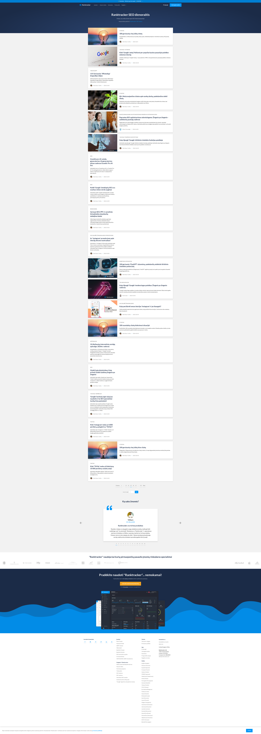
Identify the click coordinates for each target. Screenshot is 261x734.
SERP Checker (119, 645)
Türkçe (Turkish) (145, 685)
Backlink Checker (120, 650)
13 (144, 543)
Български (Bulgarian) (147, 689)
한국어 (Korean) (145, 719)
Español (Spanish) (146, 667)
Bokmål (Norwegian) (146, 722)
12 (142, 543)
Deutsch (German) (146, 665)
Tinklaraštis (117, 5)
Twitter (101, 642)
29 (135, 485)
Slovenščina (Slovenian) (147, 715)
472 (141, 485)
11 (139, 543)
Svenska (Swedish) (146, 683)
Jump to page (125, 492)
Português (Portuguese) (147, 680)
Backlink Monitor (120, 652)
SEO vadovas (119, 675)
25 (126, 485)
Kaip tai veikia (103, 5)
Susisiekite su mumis (163, 642)
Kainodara (110, 5)
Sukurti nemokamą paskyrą (130, 583)
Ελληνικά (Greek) (146, 696)
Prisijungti (165, 5)
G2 (111, 642)
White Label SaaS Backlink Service (124, 664)
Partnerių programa (121, 668)
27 (131, 485)
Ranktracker (85, 5)
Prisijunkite (125, 587)
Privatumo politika (146, 643)
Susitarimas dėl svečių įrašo (122, 679)
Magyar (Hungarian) (146, 702)
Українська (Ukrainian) (147, 717)
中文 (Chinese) (145, 687)
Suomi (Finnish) (145, 700)
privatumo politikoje (97, 730)
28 (133, 485)
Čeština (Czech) (145, 691)
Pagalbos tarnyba (146, 658)
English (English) (145, 663)
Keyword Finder (120, 643)
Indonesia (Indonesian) (147, 704)
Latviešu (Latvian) (146, 709)
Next (144, 485)
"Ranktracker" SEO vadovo (136, 21)
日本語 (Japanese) (146, 674)
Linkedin (106, 642)
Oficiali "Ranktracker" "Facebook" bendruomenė (95, 642)
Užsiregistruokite (175, 5)
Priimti (249, 730)
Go (136, 492)
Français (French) (146, 669)
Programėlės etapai (146, 655)
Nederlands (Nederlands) (147, 676)
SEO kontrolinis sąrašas (122, 654)
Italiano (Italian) (145, 672)
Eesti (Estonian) (145, 698)
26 (128, 485)
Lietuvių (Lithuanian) (146, 706)
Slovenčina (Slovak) (146, 713)
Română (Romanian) (146, 711)
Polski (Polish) (145, 678)
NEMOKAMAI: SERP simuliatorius (124, 658)
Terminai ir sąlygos (146, 641)
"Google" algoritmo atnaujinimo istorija (125, 681)
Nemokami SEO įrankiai (122, 677)
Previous (118, 485)
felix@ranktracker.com (164, 656)
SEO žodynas (119, 673)
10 (137, 543)
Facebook (85, 642)
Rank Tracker (119, 641)
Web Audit (119, 648)
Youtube (90, 642)
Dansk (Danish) (145, 693)
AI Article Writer (120, 656)
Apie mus (161, 644)
